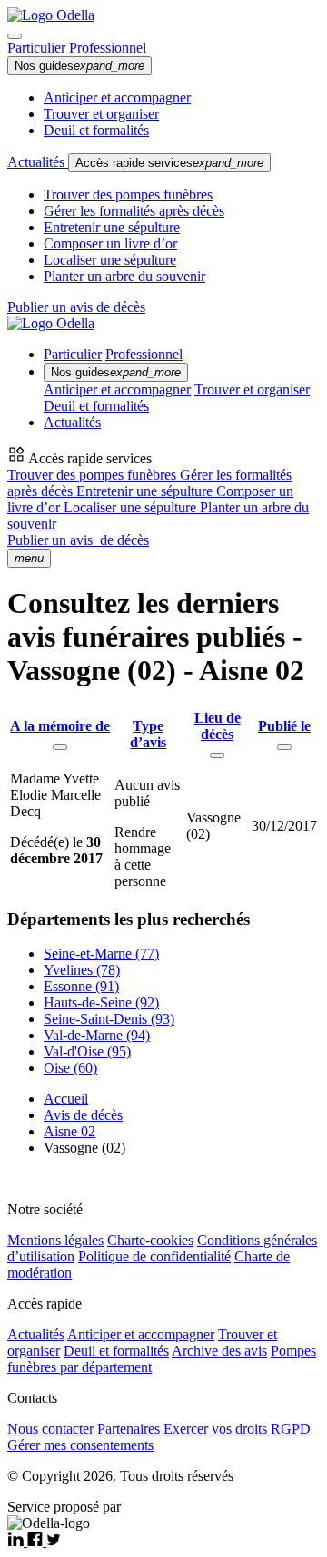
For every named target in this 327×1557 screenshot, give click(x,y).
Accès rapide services (169, 163)
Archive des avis (219, 1350)
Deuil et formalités (96, 130)
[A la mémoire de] (60, 747)
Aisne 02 (69, 1131)
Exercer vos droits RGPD (237, 1428)
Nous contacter (50, 1428)
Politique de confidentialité (154, 1256)
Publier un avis (78, 540)
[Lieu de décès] (217, 755)
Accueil (66, 1098)
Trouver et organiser (101, 114)
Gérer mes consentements (80, 1445)
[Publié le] (284, 747)
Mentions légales (55, 1240)
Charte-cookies (150, 1240)
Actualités (37, 162)
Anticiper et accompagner (117, 97)
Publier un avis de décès (76, 307)
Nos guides (79, 66)
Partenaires (128, 1428)
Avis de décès (83, 1115)
